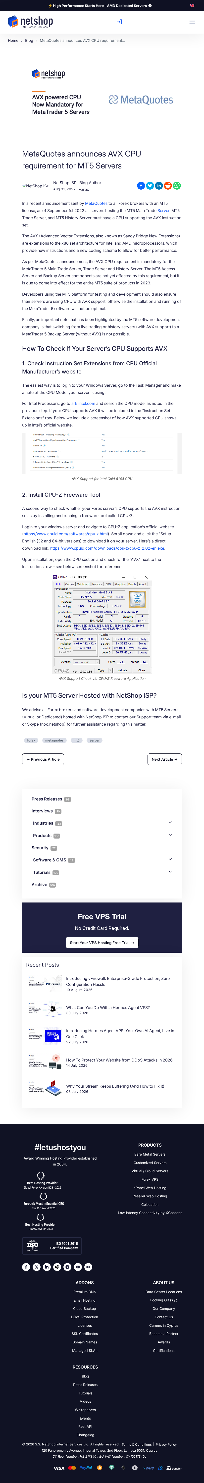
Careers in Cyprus (163, 1325)
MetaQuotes (96, 203)
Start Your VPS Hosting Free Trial (100, 942)
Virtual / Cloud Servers (150, 1171)
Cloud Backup (84, 1308)
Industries (47, 823)
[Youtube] (79, 1267)
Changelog (85, 1435)
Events (85, 1418)
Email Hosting (85, 1300)
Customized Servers (150, 1162)
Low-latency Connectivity (150, 1213)
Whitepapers (85, 1410)
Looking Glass (161, 1300)
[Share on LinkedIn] (159, 186)
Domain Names (84, 1342)
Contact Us (164, 1317)
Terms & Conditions (137, 1444)
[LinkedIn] (48, 1267)
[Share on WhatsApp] (177, 186)
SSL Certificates (85, 1333)
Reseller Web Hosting (150, 1196)
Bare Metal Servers (149, 1154)
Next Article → (165, 759)
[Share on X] (150, 186)
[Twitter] (38, 1267)
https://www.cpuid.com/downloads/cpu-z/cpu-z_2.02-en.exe (107, 548)
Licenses (85, 1325)
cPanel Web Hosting (150, 1187)
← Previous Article (43, 759)
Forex (84, 189)
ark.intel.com (83, 403)
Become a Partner (163, 1333)
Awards (164, 1342)
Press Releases (85, 1384)
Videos (85, 1401)
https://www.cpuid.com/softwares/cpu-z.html (66, 533)
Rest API (85, 1426)
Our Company (164, 1308)
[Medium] (89, 1267)
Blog (85, 1376)
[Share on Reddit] (168, 186)
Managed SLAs (84, 1350)
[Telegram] (68, 1267)
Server (163, 210)
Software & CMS (53, 859)
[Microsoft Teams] (58, 1267)
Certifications (163, 1350)
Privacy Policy (166, 1444)
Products (46, 835)
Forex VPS (150, 1179)
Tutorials (45, 872)
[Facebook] (27, 1267)
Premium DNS (84, 1292)
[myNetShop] (121, 22)
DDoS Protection (84, 1317)
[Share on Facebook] (141, 186)
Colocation (149, 1204)
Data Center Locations (164, 1292)
